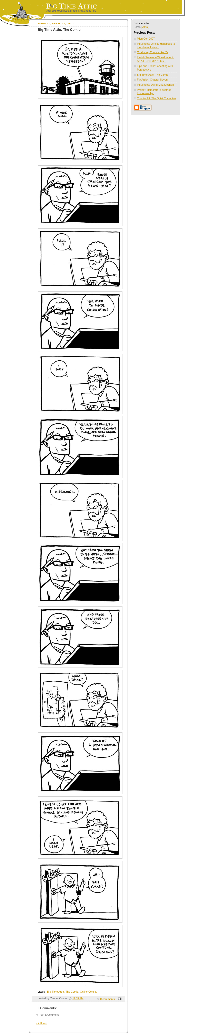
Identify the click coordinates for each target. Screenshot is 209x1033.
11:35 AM (77, 998)
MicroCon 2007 (146, 38)
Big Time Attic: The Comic (62, 991)
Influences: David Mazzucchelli (155, 84)
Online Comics (88, 991)
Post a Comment (49, 1014)
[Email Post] (119, 999)
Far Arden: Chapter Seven (152, 79)
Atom (145, 27)
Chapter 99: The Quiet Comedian (156, 98)
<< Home (41, 1023)
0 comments (107, 999)
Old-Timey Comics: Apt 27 (152, 52)
